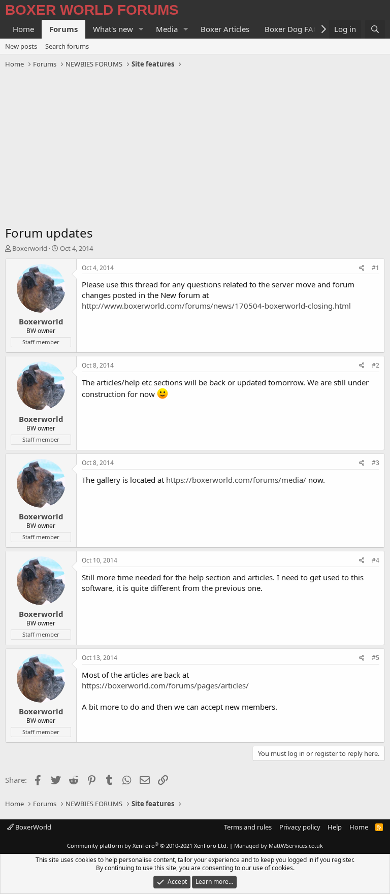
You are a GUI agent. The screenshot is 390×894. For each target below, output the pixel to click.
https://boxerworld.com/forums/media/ (236, 480)
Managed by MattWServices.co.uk (278, 845)
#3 (375, 462)
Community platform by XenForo (147, 845)
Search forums (67, 46)
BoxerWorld (32, 827)
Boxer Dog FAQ (292, 29)
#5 (375, 657)
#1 (375, 267)
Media (167, 29)
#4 (375, 560)
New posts (21, 46)
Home (23, 29)
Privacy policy (299, 827)
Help (335, 827)
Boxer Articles (225, 29)
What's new (113, 29)
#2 (375, 365)
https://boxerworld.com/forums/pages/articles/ (165, 685)
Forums (63, 29)
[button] (141, 29)
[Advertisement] (195, 148)
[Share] (361, 268)
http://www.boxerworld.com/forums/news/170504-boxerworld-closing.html (216, 306)
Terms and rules (248, 827)
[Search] (375, 29)
